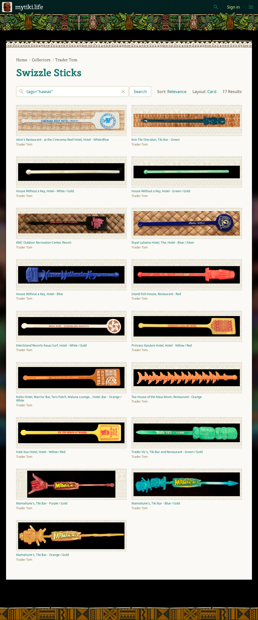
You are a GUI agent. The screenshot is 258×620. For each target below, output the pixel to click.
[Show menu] (251, 7)
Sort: (161, 91)
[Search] (72, 91)
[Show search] (216, 7)
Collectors (41, 60)
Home (22, 60)
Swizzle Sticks (48, 72)
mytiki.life (29, 7)
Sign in (233, 7)
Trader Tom (66, 60)
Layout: (199, 91)
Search (140, 91)
